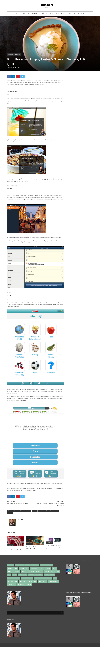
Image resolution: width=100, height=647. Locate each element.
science (30, 578)
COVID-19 (81, 13)
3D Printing (10, 565)
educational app (15, 510)
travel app (56, 510)
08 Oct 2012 (17, 67)
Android (14, 91)
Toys (55, 578)
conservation (34, 568)
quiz (46, 510)
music (20, 574)
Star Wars (37, 578)
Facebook (10, 571)
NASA (25, 574)
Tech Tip (49, 578)
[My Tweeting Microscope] (74, 569)
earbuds (48, 568)
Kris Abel (10, 67)
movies (14, 574)
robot (46, 574)
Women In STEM (11, 584)
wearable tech (42, 581)
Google (24, 571)
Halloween (31, 571)
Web (17, 91)
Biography (35, 13)
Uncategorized (17, 54)
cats (27, 568)
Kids (51, 13)
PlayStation (39, 574)
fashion (17, 571)
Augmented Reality (12, 568)
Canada (22, 568)
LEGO (9, 574)
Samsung (24, 578)
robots (52, 574)
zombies (29, 584)
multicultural (41, 510)
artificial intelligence (46, 565)
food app (28, 510)
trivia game (10, 513)
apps (32, 565)
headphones (39, 571)
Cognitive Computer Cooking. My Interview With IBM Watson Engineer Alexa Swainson (54, 547)
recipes (50, 510)
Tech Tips (72, 13)
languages (34, 510)
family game (22, 510)
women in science (53, 581)
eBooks (54, 568)
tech (43, 578)
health (47, 571)
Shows (18, 13)
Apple (27, 565)
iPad (11, 91)
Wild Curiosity (61, 13)
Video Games (23, 581)
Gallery (26, 13)
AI (16, 565)
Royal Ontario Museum (13, 578)
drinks (9, 510)
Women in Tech (21, 584)
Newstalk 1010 (10, 54)
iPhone (8, 91)
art (37, 565)
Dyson (42, 568)
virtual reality (32, 581)
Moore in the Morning (36, 80)
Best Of (44, 13)
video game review (12, 581)
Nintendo (31, 574)
